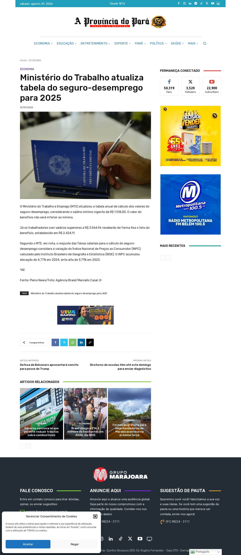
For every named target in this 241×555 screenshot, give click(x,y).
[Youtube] (212, 3)
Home (23, 60)
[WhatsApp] (72, 342)
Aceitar (28, 544)
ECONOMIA (35, 60)
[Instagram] (184, 3)
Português (202, 551)
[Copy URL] (90, 342)
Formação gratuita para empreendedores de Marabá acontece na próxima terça (129, 430)
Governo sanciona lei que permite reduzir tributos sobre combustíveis (41, 432)
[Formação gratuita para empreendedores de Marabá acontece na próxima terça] (129, 414)
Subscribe (212, 79)
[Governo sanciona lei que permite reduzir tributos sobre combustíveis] (41, 414)
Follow (190, 79)
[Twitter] (207, 3)
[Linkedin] (190, 3)
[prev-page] (22, 445)
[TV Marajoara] (218, 3)
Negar (75, 544)
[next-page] (28, 445)
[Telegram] (195, 3)
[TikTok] (201, 3)
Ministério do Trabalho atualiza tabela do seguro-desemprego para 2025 (69, 293)
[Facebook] (179, 3)
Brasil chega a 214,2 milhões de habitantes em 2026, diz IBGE (85, 432)
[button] (95, 516)
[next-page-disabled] (168, 258)
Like (169, 79)
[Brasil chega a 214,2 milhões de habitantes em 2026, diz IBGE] (85, 414)
